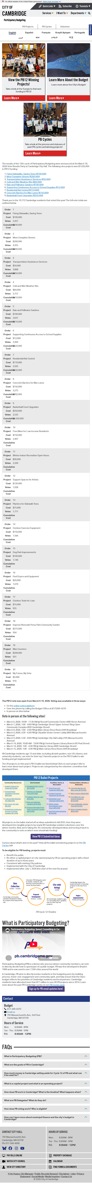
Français (46, 32)
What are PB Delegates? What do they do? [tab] (25, 1100)
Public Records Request (46, 1173)
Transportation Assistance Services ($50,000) (28, 179)
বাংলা (37, 37)
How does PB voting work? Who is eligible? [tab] (25, 1108)
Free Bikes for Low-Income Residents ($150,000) (77, 799)
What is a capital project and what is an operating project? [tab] (33, 1083)
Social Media (38, 1176)
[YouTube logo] (23, 1149)
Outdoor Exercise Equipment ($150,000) (56, 794)
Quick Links (48, 6)
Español (29, 32)
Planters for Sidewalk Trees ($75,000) (34, 792)
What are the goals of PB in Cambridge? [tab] (24, 1064)
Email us (11, 1012)
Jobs (73, 1173)
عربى (20, 37)
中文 (71, 37)
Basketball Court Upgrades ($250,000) (25, 195)
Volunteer (65, 26)
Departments (77, 13)
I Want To (61, 13)
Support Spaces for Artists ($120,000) (12, 787)
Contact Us (66, 1176)
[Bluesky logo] (5, 1149)
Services (46, 13)
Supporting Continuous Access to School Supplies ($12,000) (36, 187)
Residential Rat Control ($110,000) (23, 190)
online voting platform (24, 705)
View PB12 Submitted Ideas (46, 836)
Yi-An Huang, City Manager (20, 1173)
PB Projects (27, 26)
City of (7, 7)
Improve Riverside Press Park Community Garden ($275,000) (35, 809)
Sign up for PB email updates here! (46, 989)
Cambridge (14, 14)
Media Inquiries (52, 1176)
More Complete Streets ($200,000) (23, 176)
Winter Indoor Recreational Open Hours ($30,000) (55, 806)
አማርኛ (54, 37)
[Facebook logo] (11, 1149)
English (12, 32)
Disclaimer (64, 1173)
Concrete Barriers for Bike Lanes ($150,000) (28, 192)
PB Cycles (47, 26)
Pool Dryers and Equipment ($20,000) (56, 789)
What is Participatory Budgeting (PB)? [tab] (23, 1056)
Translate (84, 6)
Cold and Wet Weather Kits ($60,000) (24, 182)
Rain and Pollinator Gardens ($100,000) (25, 184)
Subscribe (67, 6)
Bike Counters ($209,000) (80, 793)
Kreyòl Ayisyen (62, 32)
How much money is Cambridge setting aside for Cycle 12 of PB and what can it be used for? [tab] (43, 1074)
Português (79, 32)
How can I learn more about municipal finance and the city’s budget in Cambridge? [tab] (39, 1118)
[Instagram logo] (17, 1149)
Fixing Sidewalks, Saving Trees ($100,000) (26, 173)
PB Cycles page (57, 984)
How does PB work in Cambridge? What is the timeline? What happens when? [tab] (42, 1092)
